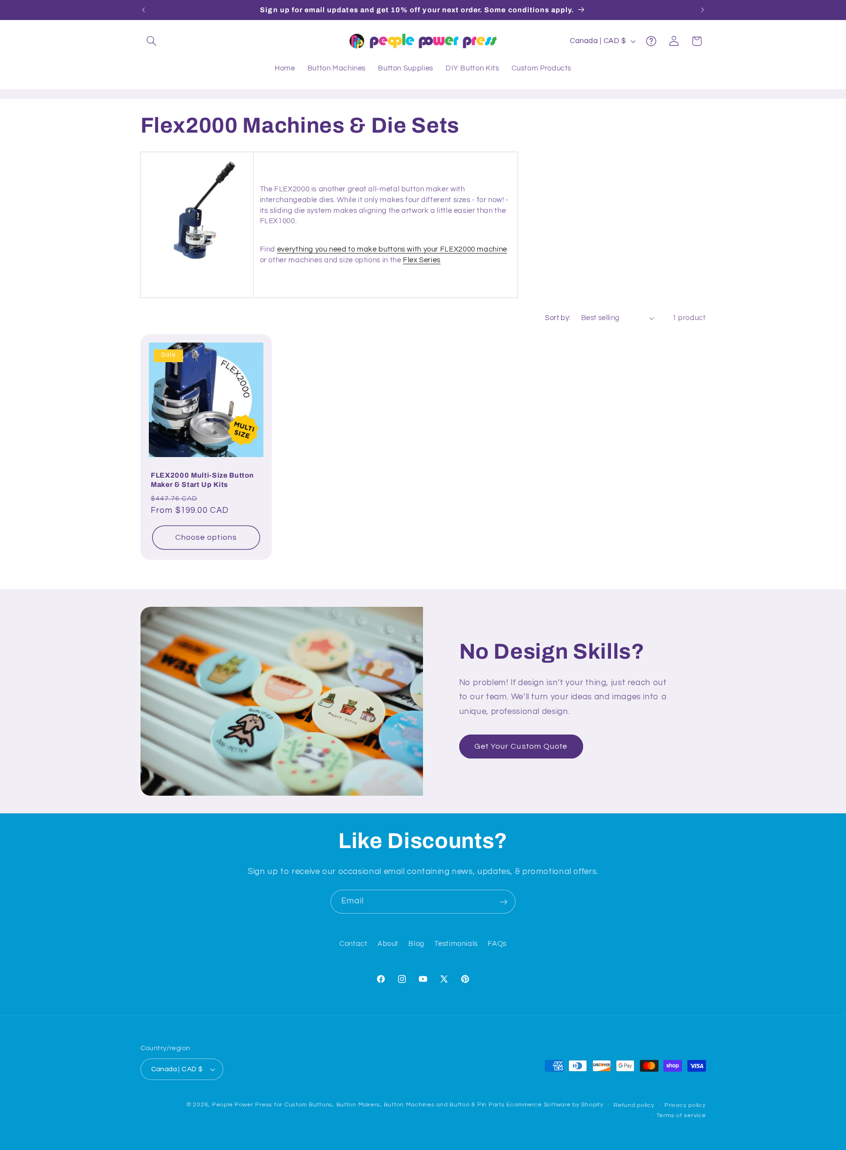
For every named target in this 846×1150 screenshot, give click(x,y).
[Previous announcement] (143, 10)
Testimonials (456, 944)
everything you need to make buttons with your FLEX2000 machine (392, 249)
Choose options (206, 537)
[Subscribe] (504, 902)
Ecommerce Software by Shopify (554, 1104)
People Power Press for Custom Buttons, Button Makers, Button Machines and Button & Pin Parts (358, 1104)
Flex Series (422, 260)
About (388, 944)
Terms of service (681, 1115)
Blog (416, 944)
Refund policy (634, 1105)
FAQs (497, 944)
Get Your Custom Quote (520, 746)
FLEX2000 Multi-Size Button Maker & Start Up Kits (202, 479)
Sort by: (557, 318)
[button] (152, 41)
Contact (353, 944)
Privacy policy (684, 1105)
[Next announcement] (702, 10)
